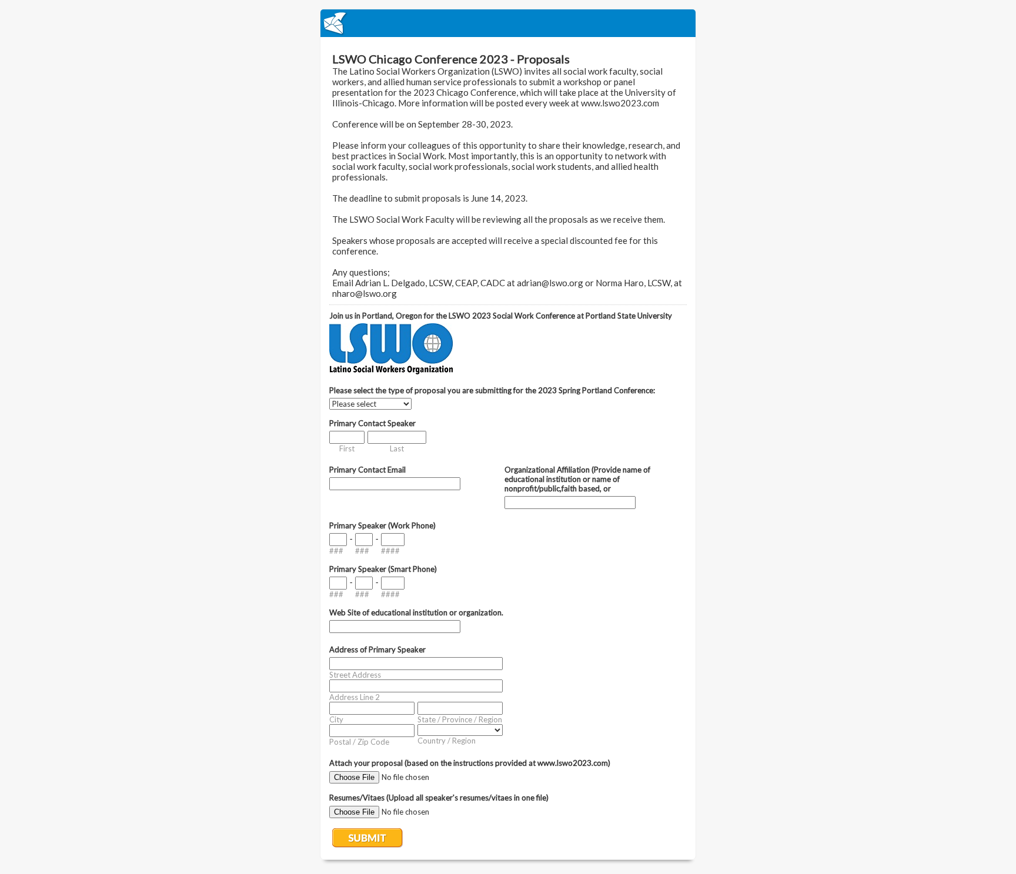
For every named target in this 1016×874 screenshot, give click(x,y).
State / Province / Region (459, 719)
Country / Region (446, 740)
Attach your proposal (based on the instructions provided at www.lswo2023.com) (469, 763)
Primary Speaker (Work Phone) (382, 525)
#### (390, 550)
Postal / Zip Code (359, 741)
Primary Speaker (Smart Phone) (383, 569)
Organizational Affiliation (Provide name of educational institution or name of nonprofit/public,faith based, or (577, 479)
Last (397, 448)
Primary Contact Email (367, 469)
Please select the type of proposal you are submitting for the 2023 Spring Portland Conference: (492, 390)
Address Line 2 (354, 697)
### (336, 550)
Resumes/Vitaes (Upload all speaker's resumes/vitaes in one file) (439, 797)
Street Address (355, 674)
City (336, 719)
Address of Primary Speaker (377, 649)
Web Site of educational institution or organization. (416, 612)
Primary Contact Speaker (372, 423)
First (347, 448)
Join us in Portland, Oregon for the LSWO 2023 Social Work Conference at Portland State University (500, 315)
